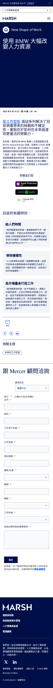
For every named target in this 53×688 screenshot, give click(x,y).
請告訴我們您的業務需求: (16, 526)
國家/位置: (9, 470)
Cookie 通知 (42, 668)
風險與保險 (8, 615)
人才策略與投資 (10, 626)
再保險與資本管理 (11, 620)
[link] (5, 333)
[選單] (49, 18)
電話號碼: (8, 456)
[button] (50, 3)
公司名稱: (8, 442)
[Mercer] (12, 18)
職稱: (6, 484)
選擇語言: (19, 382)
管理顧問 (7, 631)
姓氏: (6, 413)
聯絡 (7, 326)
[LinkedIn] (15, 662)
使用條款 (6, 668)
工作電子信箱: (11, 428)
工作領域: (8, 512)
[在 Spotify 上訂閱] (26, 192)
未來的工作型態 (12, 352)
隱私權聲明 (40, 569)
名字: (6, 399)
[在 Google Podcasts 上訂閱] (26, 199)
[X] (6, 662)
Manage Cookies (10, 673)
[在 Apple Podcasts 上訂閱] (26, 184)
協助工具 (30, 668)
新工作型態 (11, 121)
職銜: (6, 498)
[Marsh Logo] (17, 607)
